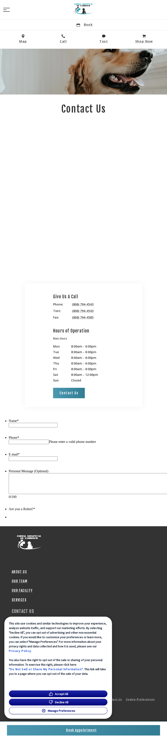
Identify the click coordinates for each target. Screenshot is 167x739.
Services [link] (19, 600)
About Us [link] (19, 572)
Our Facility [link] (22, 590)
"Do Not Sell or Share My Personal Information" (46, 669)
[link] (83, 9)
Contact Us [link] (69, 393)
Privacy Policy (20, 651)
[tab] (61, 339)
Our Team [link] (19, 581)
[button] (6, 10)
